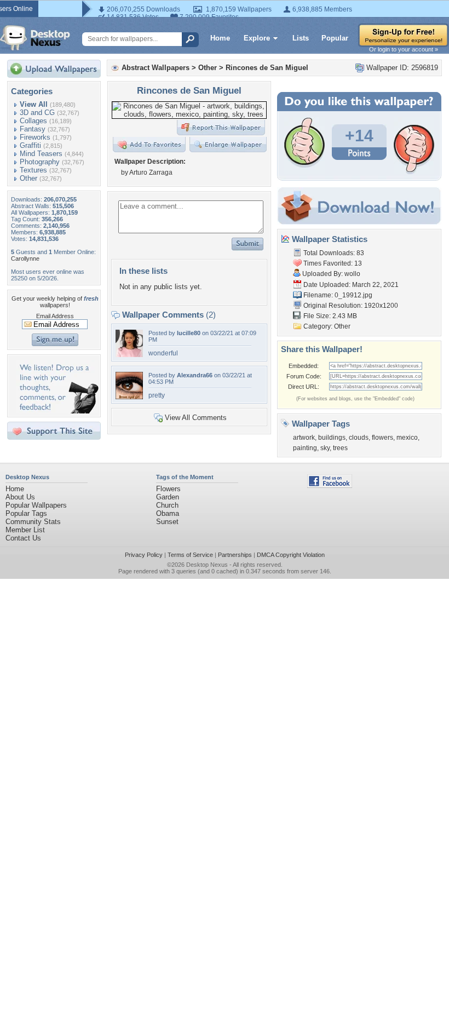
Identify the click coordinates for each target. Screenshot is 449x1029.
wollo (352, 274)
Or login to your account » (403, 49)
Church (167, 505)
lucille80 (188, 333)
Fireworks (35, 137)
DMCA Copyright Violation (291, 554)
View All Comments (196, 417)
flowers (382, 437)
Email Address (55, 316)
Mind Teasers (41, 154)
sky (325, 448)
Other (28, 178)
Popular (334, 38)
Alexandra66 (194, 375)
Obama (167, 513)
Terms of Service (190, 554)
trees (340, 448)
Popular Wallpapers (36, 505)
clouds (359, 437)
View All (34, 104)
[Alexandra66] (129, 397)
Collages (33, 121)
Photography (40, 162)
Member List (25, 530)
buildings (332, 437)
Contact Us (23, 538)
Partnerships (235, 554)
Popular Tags (26, 513)
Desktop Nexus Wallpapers (35, 37)
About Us (20, 497)
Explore (257, 38)
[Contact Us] (57, 411)
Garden (167, 497)
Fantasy (32, 129)
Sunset (167, 522)
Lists (300, 38)
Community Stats (33, 522)
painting (305, 448)
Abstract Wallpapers (155, 68)
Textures (33, 170)
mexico (407, 437)
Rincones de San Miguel (267, 68)
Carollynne (25, 258)
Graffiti (30, 145)
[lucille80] (129, 354)
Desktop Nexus (207, 564)
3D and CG (37, 112)
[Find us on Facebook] (329, 485)
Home (220, 38)
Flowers (168, 489)
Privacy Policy (144, 554)
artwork (304, 437)
